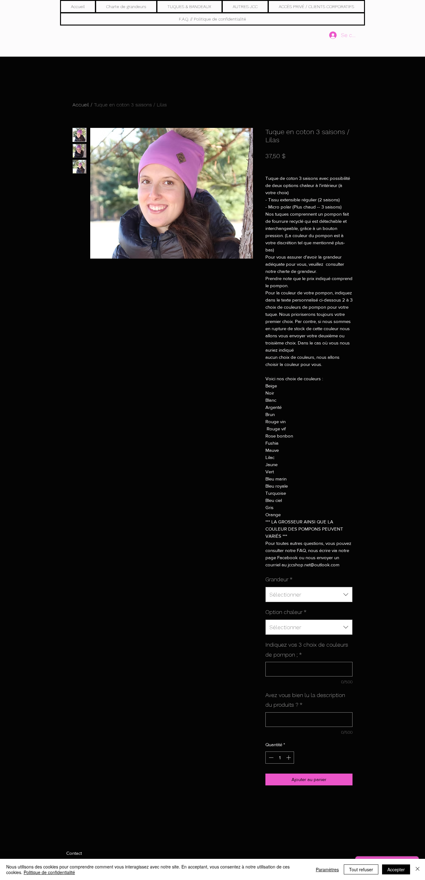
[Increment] (289, 757)
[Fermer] (417, 869)
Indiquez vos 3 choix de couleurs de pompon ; (306, 649)
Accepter (396, 869)
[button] (189, 6)
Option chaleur (285, 612)
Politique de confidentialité (49, 872)
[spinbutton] (280, 757)
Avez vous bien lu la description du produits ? (305, 700)
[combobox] (309, 594)
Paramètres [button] (327, 869)
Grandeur (278, 579)
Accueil (80, 105)
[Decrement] (270, 757)
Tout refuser (361, 869)
